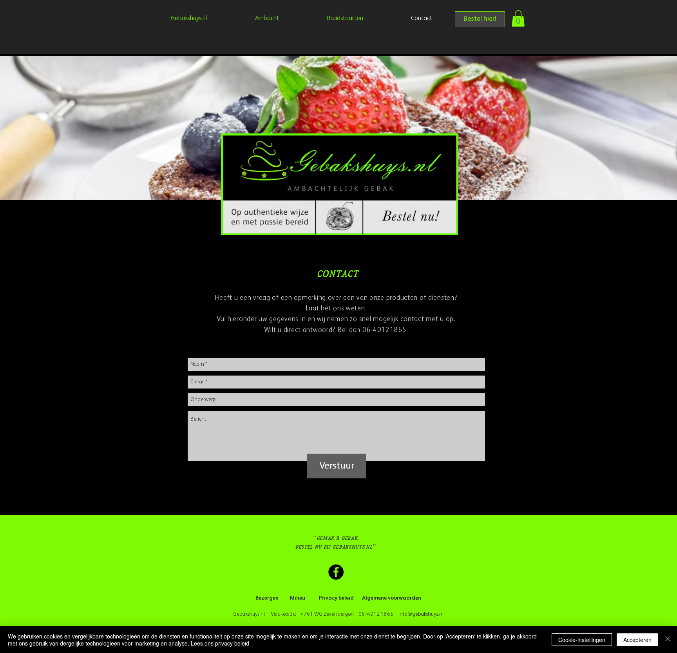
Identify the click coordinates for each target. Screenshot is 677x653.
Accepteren (637, 640)
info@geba (410, 614)
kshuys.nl (433, 614)
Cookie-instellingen (581, 640)
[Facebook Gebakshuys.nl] (336, 572)
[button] (518, 18)
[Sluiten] (667, 640)
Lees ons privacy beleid (220, 643)
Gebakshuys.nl (250, 614)
